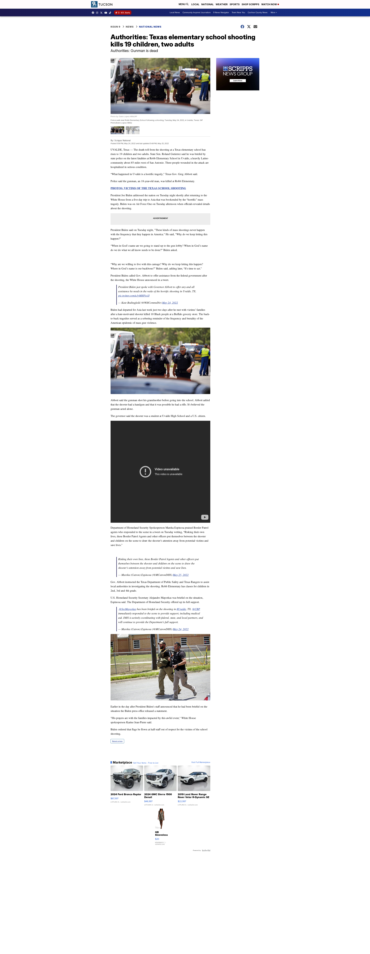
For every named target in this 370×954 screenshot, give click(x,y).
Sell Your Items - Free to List (145, 763)
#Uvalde (181, 609)
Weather (222, 4)
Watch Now (269, 4)
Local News (175, 12)
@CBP (196, 609)
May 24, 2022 (170, 302)
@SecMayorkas (127, 609)
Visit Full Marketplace (200, 762)
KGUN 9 (115, 26)
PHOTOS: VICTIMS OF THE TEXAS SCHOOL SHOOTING (148, 188)
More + (274, 12)
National (207, 4)
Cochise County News (258, 12)
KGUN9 (102, 13)
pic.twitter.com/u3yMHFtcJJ (133, 295)
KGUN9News (94, 13)
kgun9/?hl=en (98, 13)
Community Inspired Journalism (197, 12)
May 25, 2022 (181, 575)
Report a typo (117, 741)
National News (150, 26)
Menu (182, 4)
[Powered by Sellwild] (206, 850)
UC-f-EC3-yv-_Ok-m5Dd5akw (106, 13)
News (130, 26)
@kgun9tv (111, 13)
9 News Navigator (221, 12)
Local (195, 4)
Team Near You (238, 12)
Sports (235, 4)
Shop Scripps (250, 4)
